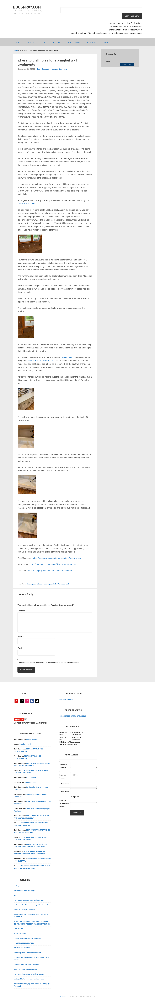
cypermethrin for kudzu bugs (24, 890)
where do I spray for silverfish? (25, 910)
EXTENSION (18, 929)
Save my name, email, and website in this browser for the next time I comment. (48, 663)
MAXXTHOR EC (31, 777)
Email (20, 648)
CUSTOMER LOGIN (66, 700)
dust (28, 584)
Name (20, 637)
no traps (17, 886)
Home (15, 50)
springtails (52, 584)
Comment (21, 611)
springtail (43, 584)
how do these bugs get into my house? (28, 938)
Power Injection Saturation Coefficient (27, 953)
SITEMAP (63, 996)
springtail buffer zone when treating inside (29, 979)
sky (15, 895)
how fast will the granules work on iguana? (29, 974)
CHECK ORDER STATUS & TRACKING (72, 716)
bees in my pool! (32, 739)
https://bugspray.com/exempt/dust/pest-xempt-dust (53, 564)
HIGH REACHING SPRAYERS (24, 943)
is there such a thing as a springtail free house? (31, 905)
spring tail (35, 584)
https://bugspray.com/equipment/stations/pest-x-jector (57, 558)
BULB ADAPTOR (20, 933)
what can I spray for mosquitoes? (26, 969)
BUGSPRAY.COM (27, 7)
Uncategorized (63, 584)
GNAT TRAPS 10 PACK (22, 948)
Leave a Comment (59, 69)
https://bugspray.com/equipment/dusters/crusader (50, 571)
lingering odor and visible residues (26, 964)
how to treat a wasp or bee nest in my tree (28, 900)
